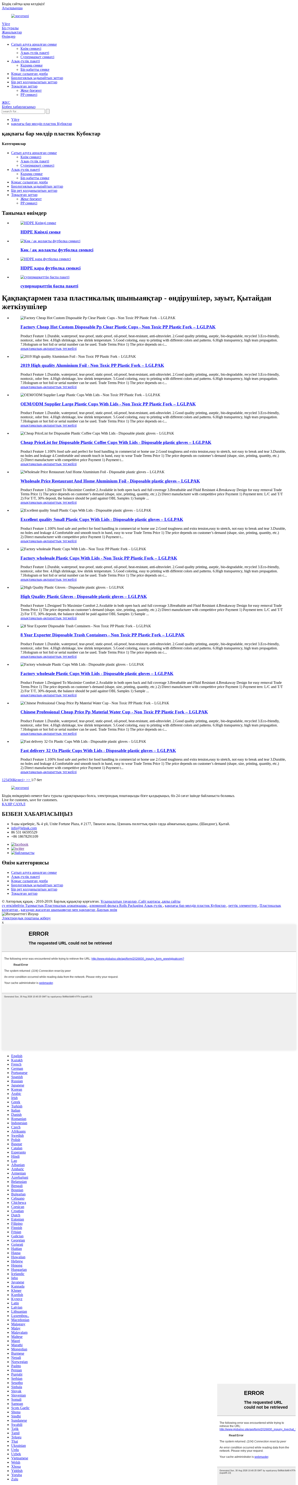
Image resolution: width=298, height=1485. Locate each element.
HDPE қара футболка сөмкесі (50, 268)
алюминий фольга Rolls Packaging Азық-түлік (126, 906)
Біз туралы (10, 28)
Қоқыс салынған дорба (29, 74)
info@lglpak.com (24, 828)
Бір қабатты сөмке (34, 69)
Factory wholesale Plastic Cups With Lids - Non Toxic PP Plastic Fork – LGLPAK (98, 558)
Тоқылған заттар (24, 86)
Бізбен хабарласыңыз (18, 107)
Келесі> (19, 780)
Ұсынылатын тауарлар (119, 901)
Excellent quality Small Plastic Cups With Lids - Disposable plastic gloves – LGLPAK (101, 519)
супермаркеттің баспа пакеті (49, 286)
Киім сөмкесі (30, 49)
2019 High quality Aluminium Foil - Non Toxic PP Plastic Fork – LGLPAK (92, 365)
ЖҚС (6, 103)
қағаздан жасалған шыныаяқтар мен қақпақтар (58, 910)
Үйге (6, 24)
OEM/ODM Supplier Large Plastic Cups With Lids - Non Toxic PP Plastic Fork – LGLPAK (108, 404)
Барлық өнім (107, 910)
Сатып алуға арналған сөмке (34, 44)
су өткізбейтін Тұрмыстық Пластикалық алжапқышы (45, 906)
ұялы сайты (171, 901)
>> (28, 780)
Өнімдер (8, 36)
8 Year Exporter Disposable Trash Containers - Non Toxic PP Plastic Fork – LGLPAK (102, 634)
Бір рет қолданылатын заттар (34, 82)
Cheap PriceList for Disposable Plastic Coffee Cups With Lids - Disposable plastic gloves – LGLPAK (115, 442)
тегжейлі (70, 349)
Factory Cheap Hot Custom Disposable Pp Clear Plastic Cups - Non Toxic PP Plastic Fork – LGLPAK (118, 326)
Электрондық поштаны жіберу (26, 918)
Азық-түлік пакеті (34, 53)
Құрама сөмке (31, 65)
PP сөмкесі (28, 95)
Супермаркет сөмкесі (37, 57)
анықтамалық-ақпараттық (41, 349)
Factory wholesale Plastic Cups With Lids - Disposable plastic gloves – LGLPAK (96, 673)
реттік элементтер (243, 906)
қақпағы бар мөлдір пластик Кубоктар (41, 124)
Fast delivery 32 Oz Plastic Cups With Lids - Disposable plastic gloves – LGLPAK (98, 750)
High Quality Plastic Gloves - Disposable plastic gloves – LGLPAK (83, 596)
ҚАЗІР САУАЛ (13, 804)
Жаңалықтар (12, 32)
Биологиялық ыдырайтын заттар (37, 78)
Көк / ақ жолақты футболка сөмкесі (56, 249)
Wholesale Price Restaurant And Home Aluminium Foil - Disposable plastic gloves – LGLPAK (110, 481)
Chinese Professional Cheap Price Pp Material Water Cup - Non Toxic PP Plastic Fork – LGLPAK (114, 711)
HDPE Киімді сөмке (40, 232)
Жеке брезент (31, 90)
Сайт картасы (150, 901)
